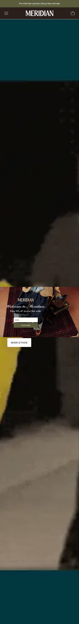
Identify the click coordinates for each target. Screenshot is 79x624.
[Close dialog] (1, 288)
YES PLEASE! (25, 325)
